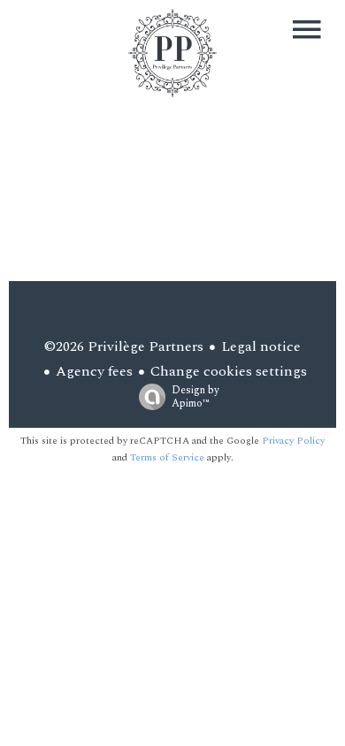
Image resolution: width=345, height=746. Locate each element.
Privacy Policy (293, 440)
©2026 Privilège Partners (123, 346)
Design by (195, 396)
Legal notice (261, 346)
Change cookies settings (228, 371)
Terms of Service (167, 457)
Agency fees (94, 371)
